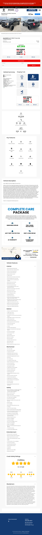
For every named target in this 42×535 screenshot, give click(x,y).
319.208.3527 (5, 7)
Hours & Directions (32, 10)
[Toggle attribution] (19, 256)
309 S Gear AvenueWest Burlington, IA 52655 (30, 254)
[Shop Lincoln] (3, 10)
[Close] (40, 3)
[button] (11, 252)
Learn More (37, 14)
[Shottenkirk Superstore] (11, 10)
